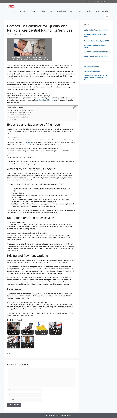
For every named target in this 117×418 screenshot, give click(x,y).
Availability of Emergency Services (20, 112)
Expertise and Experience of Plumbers (21, 110)
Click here (29, 142)
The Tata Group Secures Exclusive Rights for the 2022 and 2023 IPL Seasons (96, 78)
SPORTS (22, 11)
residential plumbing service (46, 100)
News (70, 11)
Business (43, 11)
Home (88, 1)
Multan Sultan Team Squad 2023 (95, 30)
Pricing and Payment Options (19, 117)
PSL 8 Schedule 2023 (91, 67)
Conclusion (13, 119)
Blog (106, 16)
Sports (97, 11)
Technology (79, 11)
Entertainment (61, 11)
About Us (96, 1)
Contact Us (105, 1)
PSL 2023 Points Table (92, 71)
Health (52, 11)
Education (105, 11)
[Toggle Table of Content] (74, 107)
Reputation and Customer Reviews (20, 115)
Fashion (88, 11)
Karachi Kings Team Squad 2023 (95, 56)
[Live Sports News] (11, 6)
